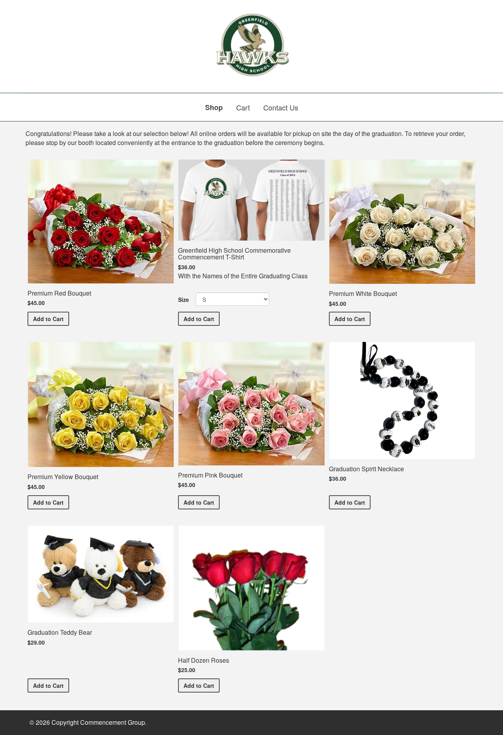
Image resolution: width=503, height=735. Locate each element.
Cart (243, 107)
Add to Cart (51, 318)
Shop (214, 107)
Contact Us (280, 107)
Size (183, 299)
